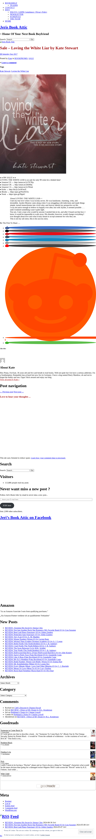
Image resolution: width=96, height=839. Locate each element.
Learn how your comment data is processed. (48, 458)
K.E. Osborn (5, 763)
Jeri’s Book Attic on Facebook (25, 517)
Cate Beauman (6, 754)
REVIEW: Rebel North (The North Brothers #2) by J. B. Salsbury (31, 644)
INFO (7, 10)
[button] (7, 228)
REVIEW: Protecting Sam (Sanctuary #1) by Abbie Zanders (28, 635)
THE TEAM (15, 19)
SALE (31, 58)
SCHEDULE (15, 17)
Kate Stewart (5, 71)
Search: (3, 39)
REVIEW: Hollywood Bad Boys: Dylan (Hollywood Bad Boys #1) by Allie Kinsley (38, 653)
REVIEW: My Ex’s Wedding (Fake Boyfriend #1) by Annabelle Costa (33, 659)
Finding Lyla (6, 752)
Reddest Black (6, 743)
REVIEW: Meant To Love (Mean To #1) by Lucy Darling (28, 668)
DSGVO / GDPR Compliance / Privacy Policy (28, 12)
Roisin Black (5, 732)
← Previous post (6, 392)
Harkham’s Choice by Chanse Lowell (25, 712)
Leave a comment (9, 63)
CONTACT (10, 8)
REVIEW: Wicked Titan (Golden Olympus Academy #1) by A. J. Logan (33, 641)
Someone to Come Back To (12, 730)
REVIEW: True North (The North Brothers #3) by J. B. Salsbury (30, 650)
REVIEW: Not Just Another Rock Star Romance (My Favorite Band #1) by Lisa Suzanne (40, 630)
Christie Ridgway (6, 775)
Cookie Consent (45, 835)
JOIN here (7, 505)
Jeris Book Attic (13, 27)
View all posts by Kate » (9, 380)
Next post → (19, 392)
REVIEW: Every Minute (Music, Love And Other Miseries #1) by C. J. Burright (37, 666)
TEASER (14, 5)
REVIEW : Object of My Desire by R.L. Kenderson (31, 710)
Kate (10, 58)
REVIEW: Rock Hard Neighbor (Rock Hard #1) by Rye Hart (29, 671)
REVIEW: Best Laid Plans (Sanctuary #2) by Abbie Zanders (29, 632)
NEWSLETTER (16, 14)
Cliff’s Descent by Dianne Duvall (27, 708)
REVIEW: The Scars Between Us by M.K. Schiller (25, 648)
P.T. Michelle (5, 744)
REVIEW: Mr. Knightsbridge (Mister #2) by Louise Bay (27, 664)
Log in (7, 803)
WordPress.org (11, 810)
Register (8, 801)
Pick (2, 761)
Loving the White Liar (20, 71)
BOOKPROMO (21, 58)
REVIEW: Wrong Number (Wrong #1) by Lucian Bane (27, 639)
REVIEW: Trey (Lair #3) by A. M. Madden (22, 637)
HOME (8, 21)
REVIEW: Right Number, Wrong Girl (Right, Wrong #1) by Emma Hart (33, 662)
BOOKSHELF (11, 3)
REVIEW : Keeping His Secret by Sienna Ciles (24, 628)
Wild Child (5, 774)
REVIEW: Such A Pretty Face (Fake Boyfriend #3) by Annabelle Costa (33, 655)
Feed (14, 816)
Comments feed (11, 808)
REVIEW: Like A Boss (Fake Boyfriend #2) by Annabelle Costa (30, 657)
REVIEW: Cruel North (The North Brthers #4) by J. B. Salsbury (30, 646)
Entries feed (9, 806)
